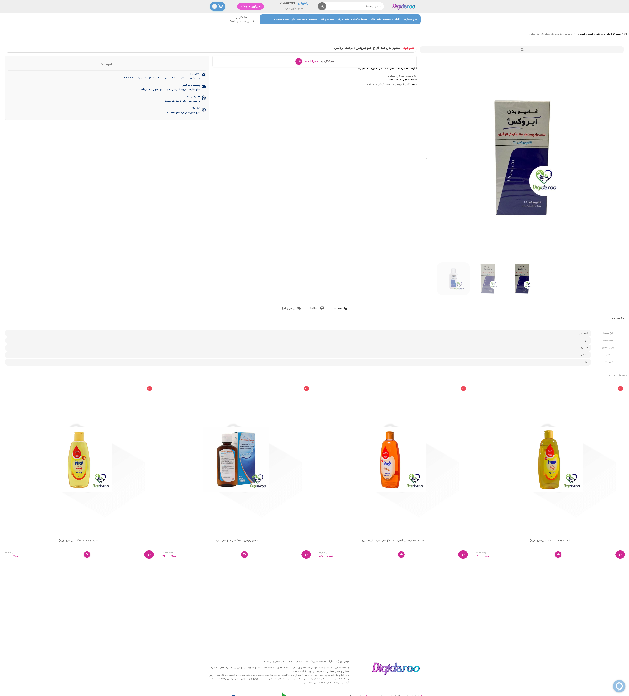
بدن (586, 340)
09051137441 (288, 3)
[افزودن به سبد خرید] (620, 554)
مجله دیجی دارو (281, 19)
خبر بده (522, 49)
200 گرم (584, 355)
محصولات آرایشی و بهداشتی (608, 34)
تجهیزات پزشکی (327, 19)
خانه (625, 34)
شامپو (590, 34)
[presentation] (426, 158)
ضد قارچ (401, 76)
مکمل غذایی (375, 19)
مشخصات (338, 308)
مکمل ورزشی (343, 19)
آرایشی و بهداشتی (391, 19)
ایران (586, 362)
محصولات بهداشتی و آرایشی (247, 667)
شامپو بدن (580, 34)
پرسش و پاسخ (289, 308)
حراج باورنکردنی (410, 19)
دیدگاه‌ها (314, 308)
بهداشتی (313, 19)
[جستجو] (322, 6)
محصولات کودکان (359, 19)
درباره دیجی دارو (299, 19)
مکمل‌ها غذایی (225, 667)
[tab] (340, 307)
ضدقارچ (391, 76)
